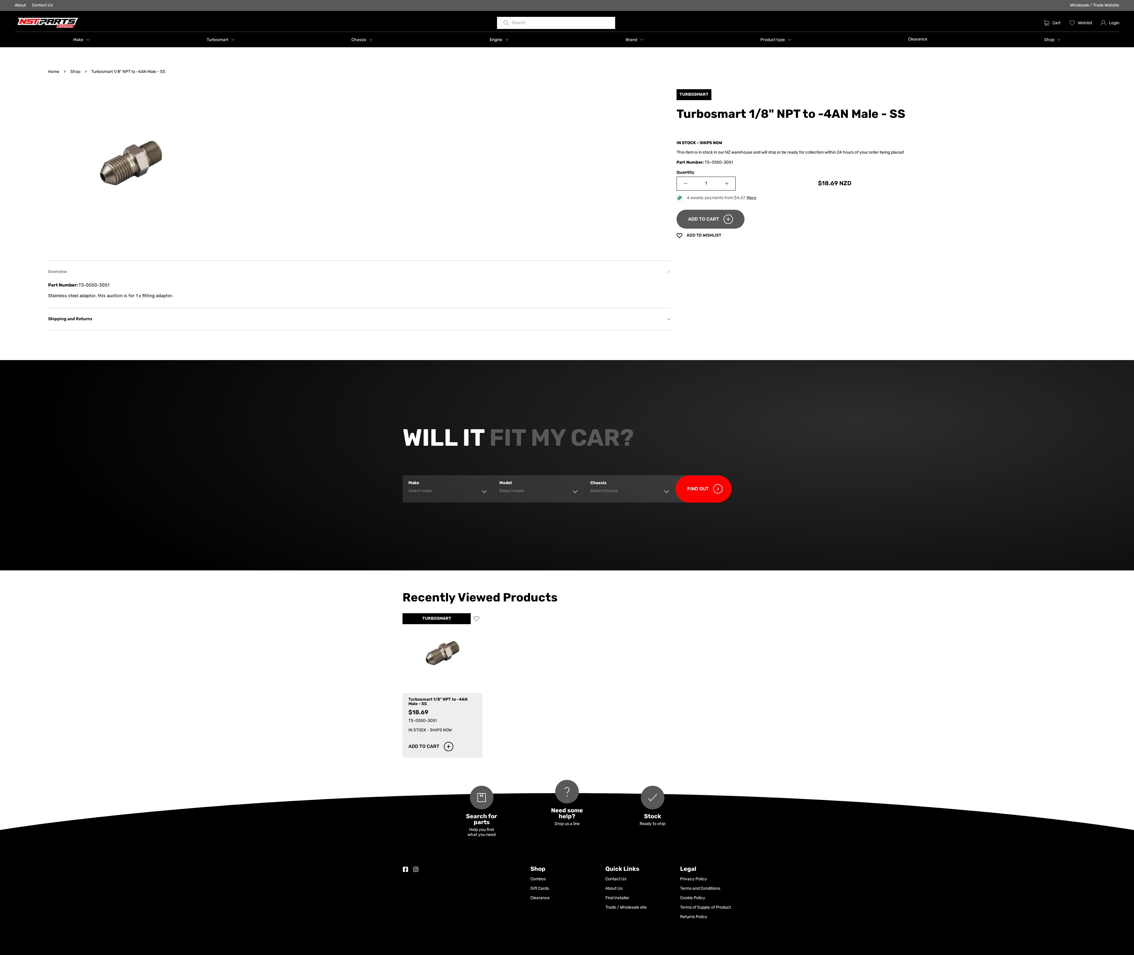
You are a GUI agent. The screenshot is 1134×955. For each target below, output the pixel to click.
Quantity (685, 172)
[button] (81, 39)
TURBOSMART (436, 618)
